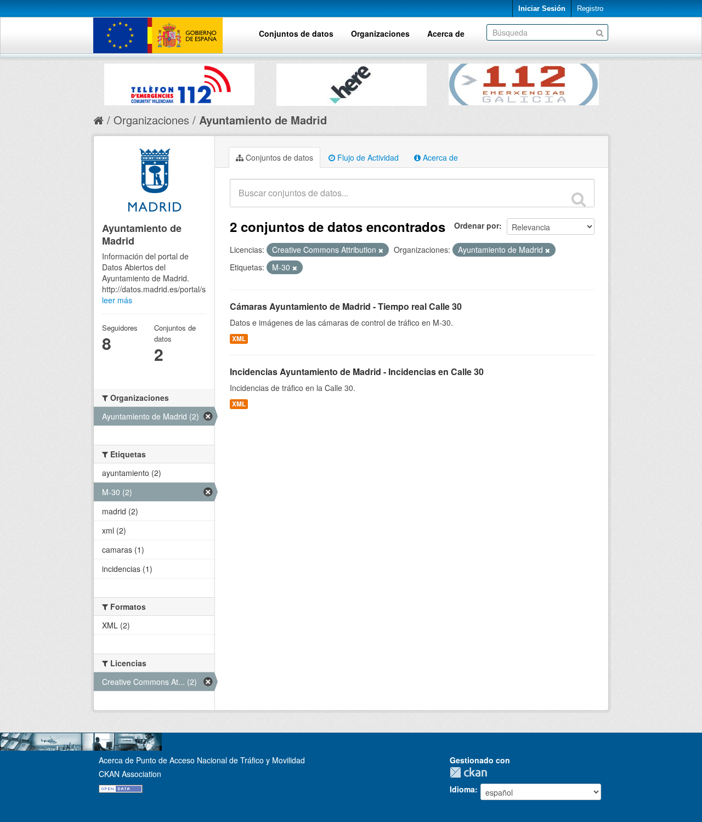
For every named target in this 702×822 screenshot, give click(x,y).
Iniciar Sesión (541, 8)
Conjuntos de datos (296, 33)
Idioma (462, 789)
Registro (590, 8)
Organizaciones (380, 33)
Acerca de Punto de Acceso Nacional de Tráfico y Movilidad (202, 760)
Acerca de (446, 33)
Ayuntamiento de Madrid (263, 120)
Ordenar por (476, 225)
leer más (117, 299)
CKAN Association (130, 773)
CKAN (471, 772)
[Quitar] (380, 250)
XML (239, 338)
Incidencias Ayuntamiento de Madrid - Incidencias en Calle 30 (357, 371)
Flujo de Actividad (367, 157)
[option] (179, 81)
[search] (578, 199)
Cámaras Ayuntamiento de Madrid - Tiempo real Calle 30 (346, 306)
